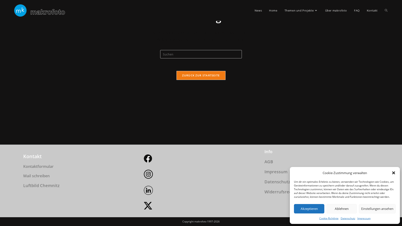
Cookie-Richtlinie (329, 218)
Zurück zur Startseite (201, 75)
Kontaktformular (38, 166)
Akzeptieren (309, 209)
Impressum (364, 218)
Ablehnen (342, 209)
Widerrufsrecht (280, 192)
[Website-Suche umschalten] (386, 10)
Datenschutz (348, 218)
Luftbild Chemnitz (41, 185)
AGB (268, 161)
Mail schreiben (36, 175)
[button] (394, 173)
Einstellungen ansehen (377, 209)
